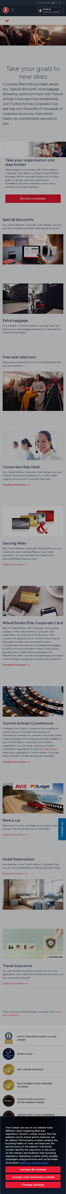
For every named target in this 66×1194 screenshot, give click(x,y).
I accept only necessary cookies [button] (33, 1177)
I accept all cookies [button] (33, 1169)
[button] (33, 1185)
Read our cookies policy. (34, 1162)
